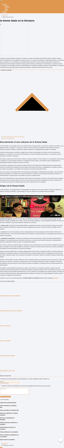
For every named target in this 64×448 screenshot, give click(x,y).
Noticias (4, 11)
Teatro (6, 9)
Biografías (7, 7)
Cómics (6, 5)
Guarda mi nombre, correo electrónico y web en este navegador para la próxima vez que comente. (26, 386)
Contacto (4, 12)
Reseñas (4, 4)
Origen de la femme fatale (8, 138)
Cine (6, 8)
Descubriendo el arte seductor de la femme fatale (13, 136)
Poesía (6, 10)
